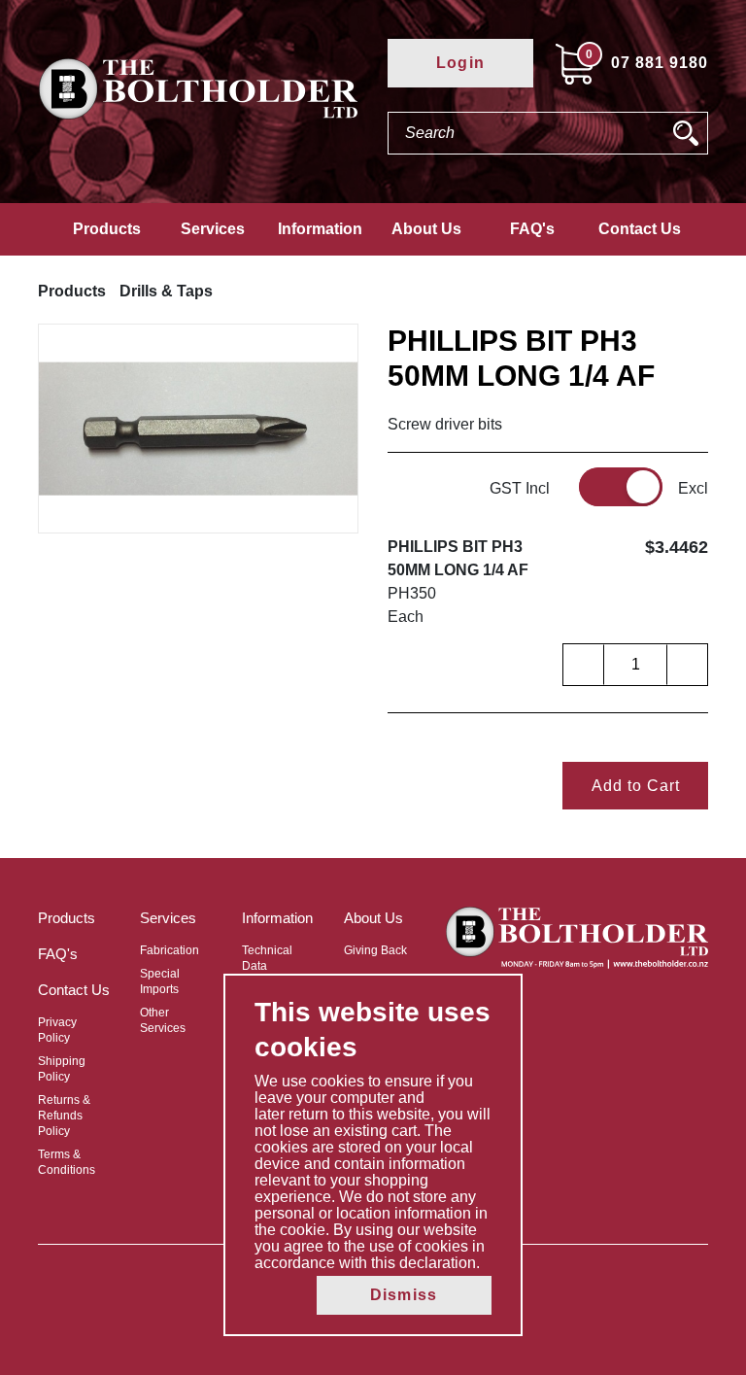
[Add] (686, 664)
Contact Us (639, 229)
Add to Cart (636, 785)
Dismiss (403, 1295)
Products (107, 229)
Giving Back (375, 950)
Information (320, 229)
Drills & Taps (166, 291)
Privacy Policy (57, 1030)
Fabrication (169, 950)
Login (460, 62)
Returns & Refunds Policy (64, 1115)
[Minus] (583, 664)
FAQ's (532, 229)
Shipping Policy (61, 1068)
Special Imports (160, 981)
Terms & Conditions (66, 1162)
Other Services (163, 1020)
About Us (426, 229)
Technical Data (267, 958)
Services (213, 229)
